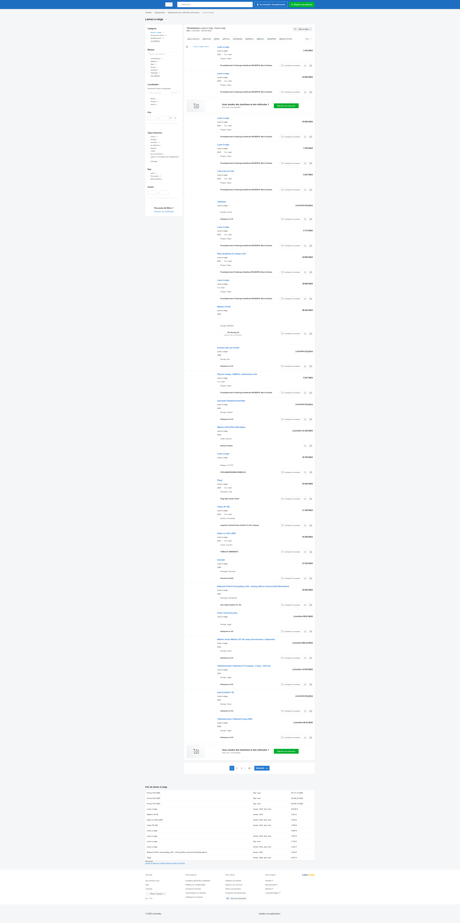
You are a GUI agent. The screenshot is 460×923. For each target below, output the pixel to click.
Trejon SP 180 (223, 507)
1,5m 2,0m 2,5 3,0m (225, 171)
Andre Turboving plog (227, 613)
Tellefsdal (221, 202)
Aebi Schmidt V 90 (225, 692)
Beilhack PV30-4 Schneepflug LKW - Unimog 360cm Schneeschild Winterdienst (253, 586)
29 (249, 768)
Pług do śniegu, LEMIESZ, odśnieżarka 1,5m (237, 374)
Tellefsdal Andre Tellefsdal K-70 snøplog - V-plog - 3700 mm (244, 666)
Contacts (149, 889)
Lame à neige (223, 47)
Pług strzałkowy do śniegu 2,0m (231, 254)
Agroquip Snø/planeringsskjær (231, 401)
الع (146, 898)
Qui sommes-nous (152, 881)
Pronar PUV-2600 (153, 798)
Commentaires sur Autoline (195, 893)
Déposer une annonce (286, 106)
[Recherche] (179, 4)
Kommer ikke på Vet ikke (228, 348)
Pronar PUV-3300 (153, 804)
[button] (305, 65)
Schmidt (221, 560)
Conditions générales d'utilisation (197, 881)
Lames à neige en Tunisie (155, 863)
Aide (147, 885)
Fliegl (219, 480)
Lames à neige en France (175, 863)
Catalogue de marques (194, 897)
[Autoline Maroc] (154, 4)
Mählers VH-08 (223, 307)
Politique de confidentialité (195, 885)
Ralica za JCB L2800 (226, 533)
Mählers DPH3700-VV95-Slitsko (231, 427)
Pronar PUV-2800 (153, 793)
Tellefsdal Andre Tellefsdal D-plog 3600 (234, 719)
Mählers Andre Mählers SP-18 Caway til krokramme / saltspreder (246, 639)
